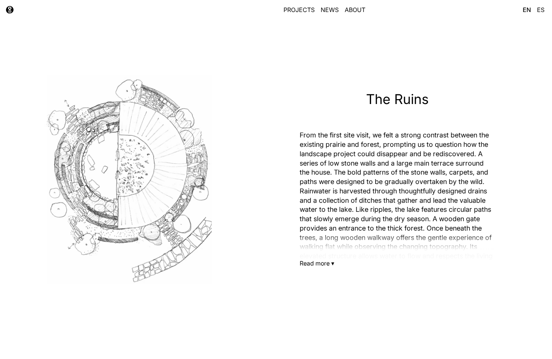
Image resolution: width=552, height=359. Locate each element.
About (355, 10)
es (540, 10)
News (330, 10)
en (527, 10)
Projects (299, 10)
